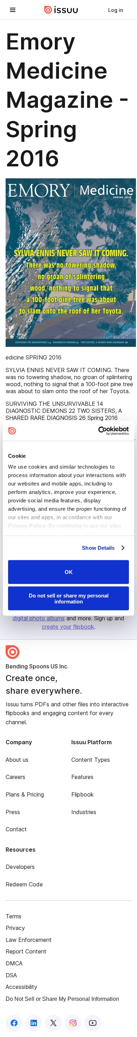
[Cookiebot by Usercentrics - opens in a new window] (98, 431)
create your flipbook (68, 626)
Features (82, 776)
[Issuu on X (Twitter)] (53, 1023)
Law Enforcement (29, 939)
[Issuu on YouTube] (92, 1023)
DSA (11, 975)
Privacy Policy (26, 526)
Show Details (98, 548)
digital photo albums (39, 618)
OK (69, 572)
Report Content (26, 951)
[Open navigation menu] (13, 10)
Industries (83, 811)
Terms (13, 916)
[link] (116, 10)
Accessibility (21, 986)
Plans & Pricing (25, 794)
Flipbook (82, 794)
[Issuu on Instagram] (73, 1023)
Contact (16, 829)
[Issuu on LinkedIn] (33, 1023)
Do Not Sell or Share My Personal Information (62, 999)
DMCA (14, 963)
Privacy (15, 927)
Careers (15, 776)
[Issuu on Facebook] (14, 1023)
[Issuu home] (61, 10)
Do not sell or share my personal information (69, 599)
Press (13, 811)
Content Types (90, 759)
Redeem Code (24, 884)
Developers (20, 866)
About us (17, 759)
